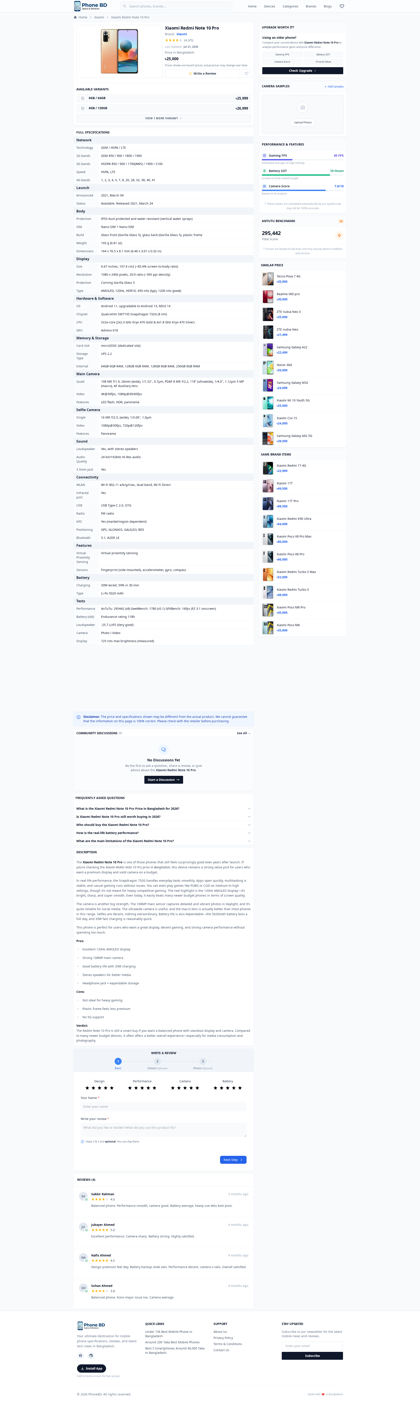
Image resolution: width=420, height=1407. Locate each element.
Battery (227, 1081)
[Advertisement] (164, 678)
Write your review (95, 1119)
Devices (269, 6)
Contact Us (221, 1350)
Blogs (328, 6)
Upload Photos (303, 122)
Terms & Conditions (228, 1344)
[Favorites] (341, 6)
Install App (94, 1368)
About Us (220, 1332)
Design (99, 1081)
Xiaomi (99, 17)
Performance (142, 1081)
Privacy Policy (223, 1338)
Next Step (231, 1160)
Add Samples (336, 86)
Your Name (90, 1098)
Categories (290, 6)
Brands (311, 6)
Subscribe (312, 1356)
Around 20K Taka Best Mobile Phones (172, 1342)
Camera (185, 1081)
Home (252, 6)
